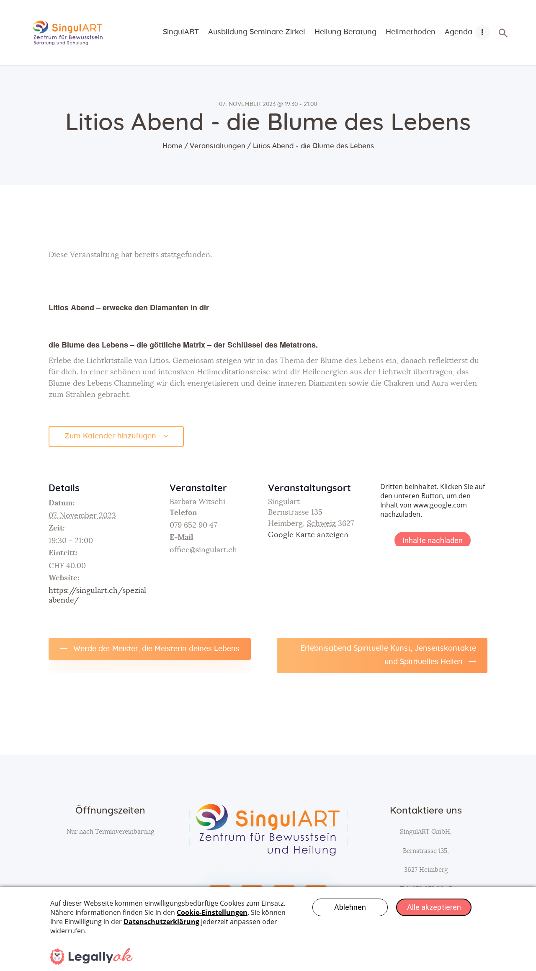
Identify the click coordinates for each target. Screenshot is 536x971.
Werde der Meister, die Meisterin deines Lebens (155, 649)
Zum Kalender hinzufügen (110, 436)
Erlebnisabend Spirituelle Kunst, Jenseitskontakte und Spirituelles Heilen (388, 655)
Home (172, 145)
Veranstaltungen (217, 145)
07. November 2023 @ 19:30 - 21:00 (268, 104)
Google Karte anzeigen (308, 535)
